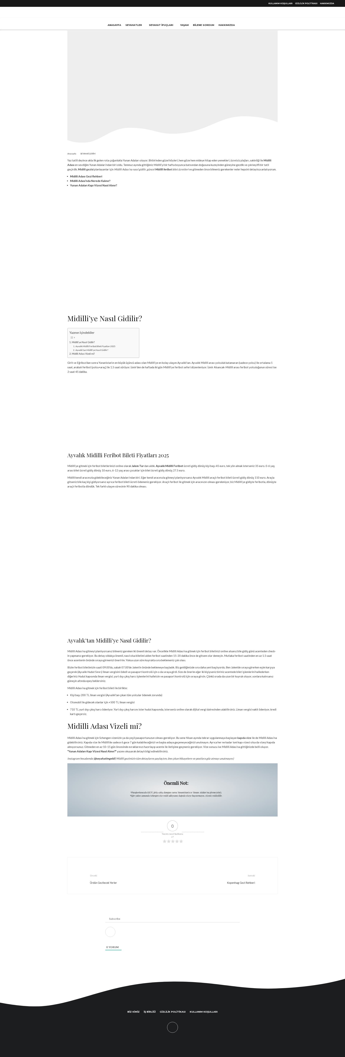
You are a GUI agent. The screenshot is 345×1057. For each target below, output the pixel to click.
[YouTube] (16, 3)
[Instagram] (25, 3)
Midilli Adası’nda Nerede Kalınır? (90, 180)
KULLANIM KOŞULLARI (280, 3)
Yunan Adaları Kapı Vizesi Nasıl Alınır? (93, 185)
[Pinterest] (20, 3)
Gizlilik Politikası (306, 3)
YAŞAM (184, 25)
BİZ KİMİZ (133, 1011)
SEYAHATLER (133, 25)
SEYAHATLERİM (162, 83)
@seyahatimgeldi (104, 758)
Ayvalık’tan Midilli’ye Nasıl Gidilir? (91, 350)
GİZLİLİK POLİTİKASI (173, 1011)
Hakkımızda (226, 25)
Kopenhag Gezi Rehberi (241, 879)
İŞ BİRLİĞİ (150, 1011)
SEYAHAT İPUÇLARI (161, 25)
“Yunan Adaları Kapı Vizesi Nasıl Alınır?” (91, 751)
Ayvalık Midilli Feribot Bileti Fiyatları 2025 (95, 346)
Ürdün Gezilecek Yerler (103, 879)
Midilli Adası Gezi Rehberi (86, 176)
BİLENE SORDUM (203, 25)
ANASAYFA (114, 25)
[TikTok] (12, 3)
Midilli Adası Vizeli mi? (83, 353)
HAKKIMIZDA (327, 3)
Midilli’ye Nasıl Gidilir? (83, 342)
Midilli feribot (163, 169)
